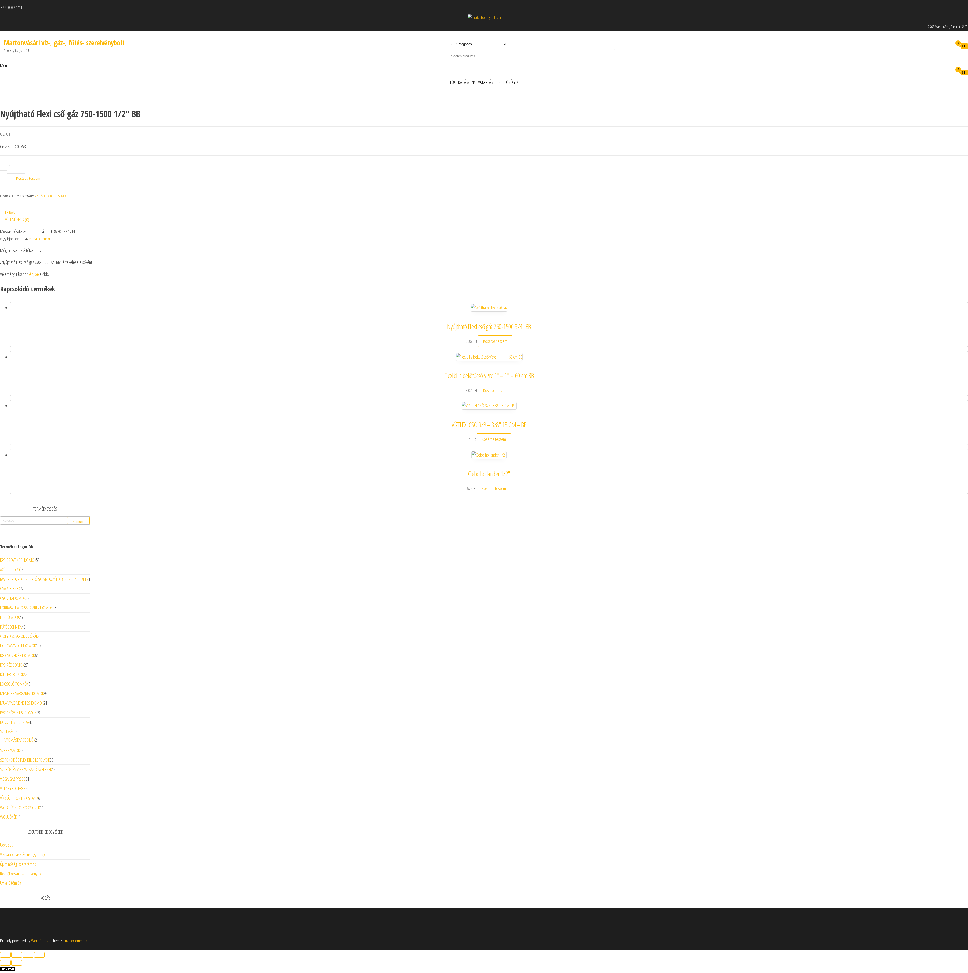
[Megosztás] (28, 955)
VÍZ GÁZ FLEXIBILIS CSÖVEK (50, 196)
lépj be (33, 274)
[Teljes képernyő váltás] (16, 955)
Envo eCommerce (76, 941)
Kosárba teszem (28, 178)
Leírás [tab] (10, 212)
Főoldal (456, 82)
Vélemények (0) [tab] (17, 220)
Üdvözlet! (6, 845)
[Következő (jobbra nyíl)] (16, 963)
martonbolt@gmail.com (487, 17)
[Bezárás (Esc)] (39, 955)
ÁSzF (467, 82)
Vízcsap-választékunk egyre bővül (24, 854)
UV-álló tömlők (10, 883)
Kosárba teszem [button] (495, 341)
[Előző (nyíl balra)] (5, 963)
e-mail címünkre (40, 238)
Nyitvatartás (482, 82)
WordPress (39, 941)
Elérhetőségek (506, 82)
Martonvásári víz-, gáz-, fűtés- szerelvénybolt (64, 42)
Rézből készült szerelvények (20, 874)
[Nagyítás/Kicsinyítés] (5, 955)
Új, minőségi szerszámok (18, 864)
